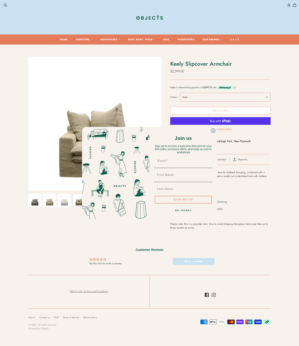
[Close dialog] (213, 131)
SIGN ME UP (183, 199)
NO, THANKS (183, 210)
